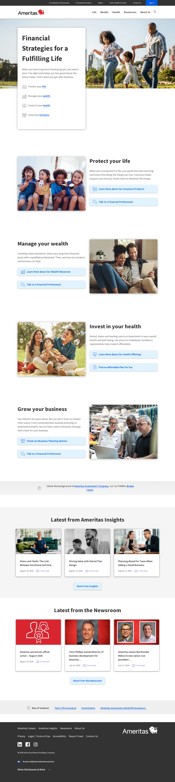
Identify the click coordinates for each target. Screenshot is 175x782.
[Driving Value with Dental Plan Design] (87, 553)
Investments (88, 708)
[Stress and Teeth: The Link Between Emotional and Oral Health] (38, 553)
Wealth (104, 12)
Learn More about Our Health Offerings (120, 354)
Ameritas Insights (48, 728)
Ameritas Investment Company (91, 486)
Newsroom (66, 728)
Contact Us (137, 3)
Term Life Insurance (65, 708)
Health (116, 12)
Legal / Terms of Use (39, 736)
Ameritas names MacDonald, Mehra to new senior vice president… (133, 655)
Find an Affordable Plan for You (115, 367)
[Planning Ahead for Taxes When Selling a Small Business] (136, 553)
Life (94, 12)
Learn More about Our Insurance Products (121, 188)
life (44, 86)
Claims (100, 3)
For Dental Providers (84, 3)
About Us (145, 12)
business (44, 114)
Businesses (130, 12)
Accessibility (59, 736)
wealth (46, 95)
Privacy (21, 736)
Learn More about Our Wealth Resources (49, 271)
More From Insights (87, 586)
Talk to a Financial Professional (116, 201)
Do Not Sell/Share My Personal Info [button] (38, 761)
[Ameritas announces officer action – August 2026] (38, 644)
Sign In (151, 3)
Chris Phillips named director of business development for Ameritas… (86, 655)
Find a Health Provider (118, 3)
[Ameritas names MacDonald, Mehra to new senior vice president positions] (136, 644)
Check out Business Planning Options (47, 440)
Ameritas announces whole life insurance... (123, 708)
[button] (154, 11)
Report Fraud (76, 736)
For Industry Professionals (59, 3)
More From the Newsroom (87, 680)
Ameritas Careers (27, 728)
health (46, 105)
